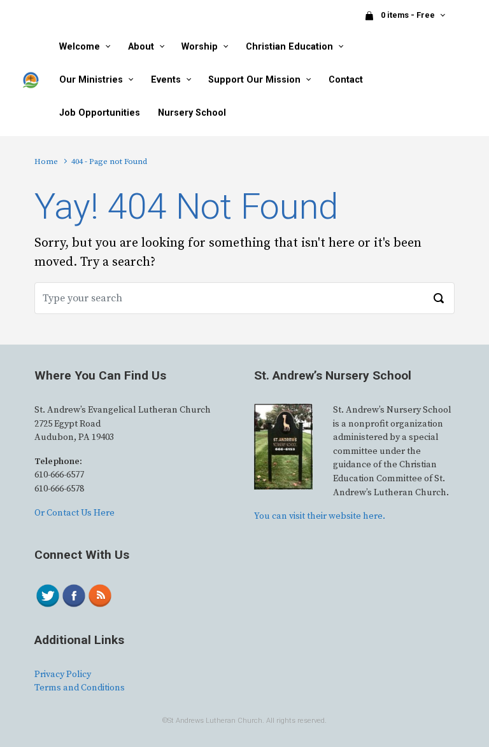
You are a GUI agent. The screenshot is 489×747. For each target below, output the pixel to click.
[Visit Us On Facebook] (73, 596)
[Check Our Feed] (100, 596)
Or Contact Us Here (74, 513)
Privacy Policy (62, 674)
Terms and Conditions (79, 688)
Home (46, 161)
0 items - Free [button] (409, 15)
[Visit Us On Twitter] (47, 596)
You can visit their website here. (319, 516)
